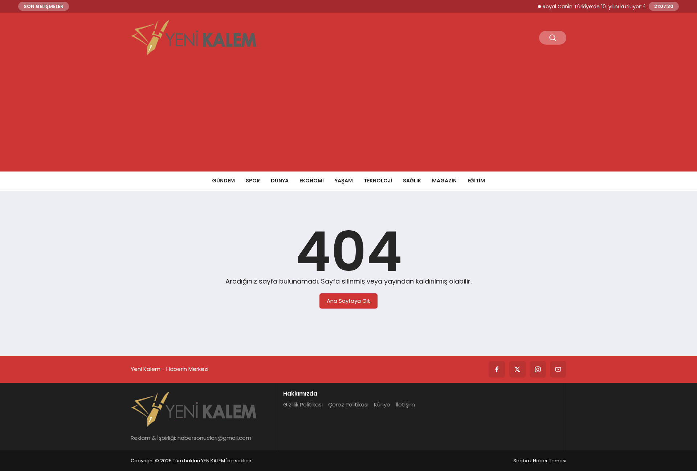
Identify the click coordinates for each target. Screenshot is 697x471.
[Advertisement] (348, 117)
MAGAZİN (444, 180)
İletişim (405, 404)
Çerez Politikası (348, 404)
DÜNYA (280, 180)
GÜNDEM (223, 180)
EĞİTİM (476, 180)
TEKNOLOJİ (378, 180)
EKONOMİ (311, 180)
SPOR (253, 180)
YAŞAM (344, 180)
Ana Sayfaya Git (348, 301)
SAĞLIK (412, 180)
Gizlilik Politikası (303, 404)
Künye (382, 404)
